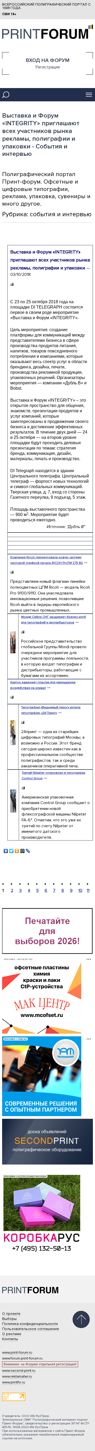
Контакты (10, 1339)
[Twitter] (11, 849)
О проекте (11, 1313)
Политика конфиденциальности (30, 1323)
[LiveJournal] (28, 849)
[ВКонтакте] (6, 849)
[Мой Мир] (22, 849)
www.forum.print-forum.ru (22, 1358)
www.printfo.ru (13, 1382)
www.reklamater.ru (17, 1376)
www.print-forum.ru (17, 1352)
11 (88, 890)
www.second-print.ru (18, 1370)
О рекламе (11, 1334)
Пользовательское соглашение (30, 1329)
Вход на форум (47, 60)
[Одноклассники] (17, 849)
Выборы (9, 1318)
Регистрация (48, 66)
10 (80, 890)
